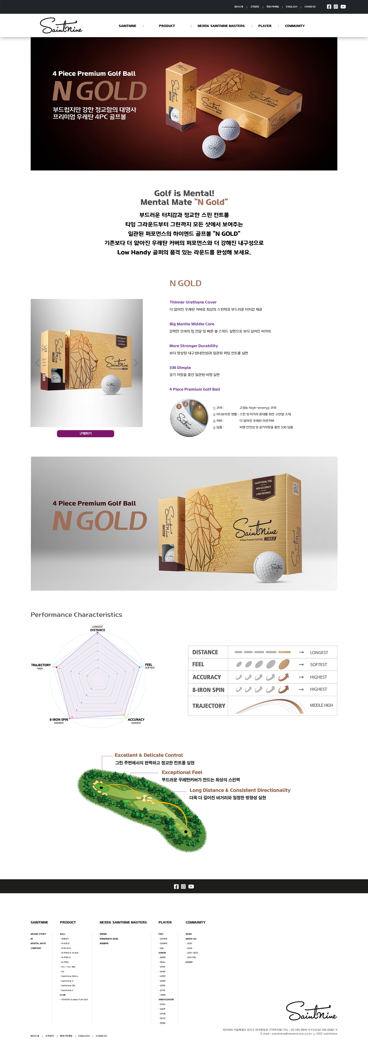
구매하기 (85, 434)
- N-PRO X (65, 957)
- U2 (62, 972)
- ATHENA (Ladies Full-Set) (74, 1000)
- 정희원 (162, 1023)
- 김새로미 (163, 943)
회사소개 (238, 7)
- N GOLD (65, 943)
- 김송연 (162, 1009)
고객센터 (254, 7)
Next (136, 363)
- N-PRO (64, 962)
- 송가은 (162, 990)
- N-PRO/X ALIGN (69, 953)
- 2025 (189, 943)
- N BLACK (65, 948)
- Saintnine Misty (69, 976)
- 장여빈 (162, 981)
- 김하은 (162, 986)
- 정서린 (162, 972)
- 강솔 (161, 948)
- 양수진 (162, 1018)
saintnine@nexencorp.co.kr (292, 1033)
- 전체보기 (64, 939)
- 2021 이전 (191, 957)
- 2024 (189, 948)
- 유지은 (162, 967)
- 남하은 (162, 976)
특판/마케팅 (272, 7)
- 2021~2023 (192, 953)
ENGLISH (291, 7)
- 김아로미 (163, 939)
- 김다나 (162, 1004)
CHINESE (310, 7)
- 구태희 (162, 995)
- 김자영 (162, 1014)
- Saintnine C (66, 990)
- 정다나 (162, 962)
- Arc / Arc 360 (67, 967)
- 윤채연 (162, 957)
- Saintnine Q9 (67, 986)
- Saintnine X (67, 981)
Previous (37, 363)
